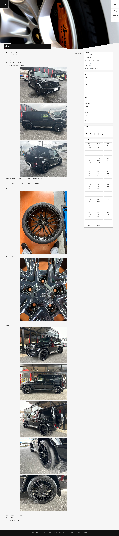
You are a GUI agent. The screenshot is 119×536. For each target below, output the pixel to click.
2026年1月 (98, 145)
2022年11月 (89, 169)
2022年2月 (89, 175)
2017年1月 (98, 212)
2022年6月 (108, 171)
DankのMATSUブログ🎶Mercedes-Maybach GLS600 (91, 68)
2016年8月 (89, 216)
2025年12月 (108, 145)
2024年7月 (98, 156)
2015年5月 (89, 225)
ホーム (33, 532)
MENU (115, 4)
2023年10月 (98, 162)
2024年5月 (89, 158)
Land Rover (86, 94)
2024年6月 (108, 156)
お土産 (86, 109)
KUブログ (86, 91)
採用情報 (72, 532)
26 (86, 134)
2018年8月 (89, 201)
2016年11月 (89, 214)
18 (110, 132)
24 (106, 133)
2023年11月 (89, 162)
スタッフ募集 (114, 20)
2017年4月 (98, 210)
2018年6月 (108, 201)
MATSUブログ (86, 100)
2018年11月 (89, 199)
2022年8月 (89, 171)
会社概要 (64, 532)
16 (102, 132)
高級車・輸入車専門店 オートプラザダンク (4, 4)
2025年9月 (108, 147)
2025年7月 (98, 149)
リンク (75, 532)
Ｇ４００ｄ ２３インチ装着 (11, 52)
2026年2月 (89, 145)
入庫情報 (86, 117)
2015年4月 (98, 225)
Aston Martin (86, 77)
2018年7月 (98, 201)
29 (98, 134)
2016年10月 (98, 214)
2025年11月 (89, 147)
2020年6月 (108, 186)
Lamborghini (86, 93)
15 (98, 132)
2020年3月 (108, 188)
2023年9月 (108, 162)
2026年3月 (108, 143)
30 (102, 134)
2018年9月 (108, 199)
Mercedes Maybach (87, 103)
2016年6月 (108, 216)
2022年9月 (108, 169)
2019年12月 (108, 190)
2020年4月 (98, 188)
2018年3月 (108, 203)
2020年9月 (108, 184)
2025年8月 (89, 149)
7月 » (87, 135)
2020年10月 (98, 184)
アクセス (68, 532)
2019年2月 (89, 197)
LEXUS (86, 96)
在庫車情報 (37, 532)
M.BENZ (76, 53)
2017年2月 (89, 212)
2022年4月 (98, 173)
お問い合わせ (112, 15)
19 (86, 133)
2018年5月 (89, 203)
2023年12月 (108, 160)
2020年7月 (98, 186)
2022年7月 (98, 171)
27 (90, 134)
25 (110, 133)
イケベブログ (86, 112)
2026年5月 (89, 143)
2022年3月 (108, 173)
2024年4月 (98, 158)
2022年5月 (89, 173)
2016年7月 (98, 216)
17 (106, 132)
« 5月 (85, 135)
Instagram (115, 15)
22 (98, 133)
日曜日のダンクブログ (87, 120)
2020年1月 (98, 190)
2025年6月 (108, 149)
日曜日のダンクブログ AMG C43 (89, 62)
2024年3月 (108, 158)
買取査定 (60, 532)
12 (86, 132)
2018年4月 (98, 203)
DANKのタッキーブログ (88, 65)
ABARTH (86, 74)
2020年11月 (89, 184)
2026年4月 (98, 143)
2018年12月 (108, 197)
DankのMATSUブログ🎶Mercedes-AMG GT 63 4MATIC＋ (92, 63)
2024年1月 (98, 160)
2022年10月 (98, 169)
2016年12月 (108, 212)
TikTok (117, 15)
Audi (85, 78)
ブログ (86, 115)
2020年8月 (89, 186)
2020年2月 (89, 190)
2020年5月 (89, 188)
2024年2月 (89, 160)
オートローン (55, 532)
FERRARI (86, 84)
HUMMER (86, 87)
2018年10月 (98, 199)
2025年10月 (98, 147)
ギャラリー (41, 532)
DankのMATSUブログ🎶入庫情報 (89, 54)
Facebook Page (114, 15)
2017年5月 (89, 210)
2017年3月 (108, 210)
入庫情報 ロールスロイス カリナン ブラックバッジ (92, 60)
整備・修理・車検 (50, 532)
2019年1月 (98, 197)
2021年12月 (108, 175)
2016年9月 (108, 214)
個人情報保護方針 (85, 532)
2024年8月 (89, 156)
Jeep (85, 90)
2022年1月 (98, 175)
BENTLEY (86, 80)
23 (102, 133)
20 (90, 133)
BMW (85, 81)
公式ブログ (45, 532)
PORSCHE (86, 106)
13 (90, 132)
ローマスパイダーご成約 (88, 57)
